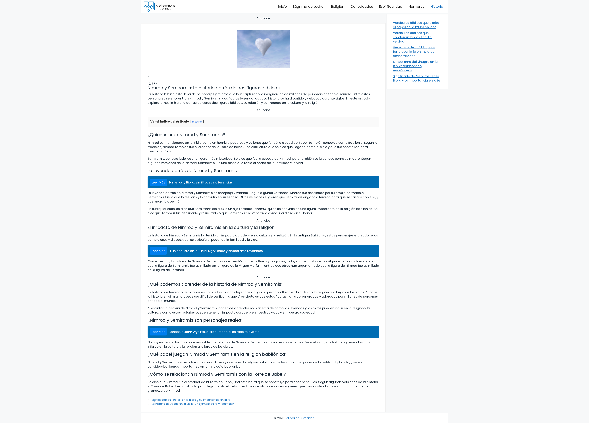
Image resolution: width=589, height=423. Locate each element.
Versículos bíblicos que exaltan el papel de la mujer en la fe (417, 25)
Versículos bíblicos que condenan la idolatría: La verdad (412, 37)
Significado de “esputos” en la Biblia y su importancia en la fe (416, 78)
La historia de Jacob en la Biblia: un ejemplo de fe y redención (193, 404)
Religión (337, 6)
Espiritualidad (390, 6)
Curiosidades (361, 6)
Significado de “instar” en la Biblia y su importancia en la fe (191, 400)
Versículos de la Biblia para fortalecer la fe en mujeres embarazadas (414, 51)
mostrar (197, 121)
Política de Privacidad (299, 418)
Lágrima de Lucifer (309, 6)
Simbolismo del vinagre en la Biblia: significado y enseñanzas (415, 66)
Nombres (416, 6)
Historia (436, 6)
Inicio (282, 6)
